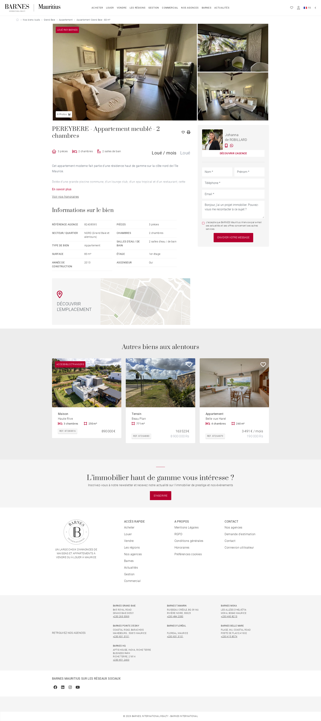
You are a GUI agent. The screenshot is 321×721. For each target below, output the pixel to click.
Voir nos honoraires (65, 196)
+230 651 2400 (121, 660)
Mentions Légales (186, 527)
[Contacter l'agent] (226, 145)
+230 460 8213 (229, 616)
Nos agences (190, 7)
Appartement (66, 20)
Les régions (137, 7)
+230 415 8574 (229, 636)
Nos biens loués (31, 20)
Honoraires (181, 547)
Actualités (221, 7)
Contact (230, 541)
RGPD (178, 534)
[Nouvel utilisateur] (298, 7)
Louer (110, 7)
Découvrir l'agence (233, 153)
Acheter (97, 7)
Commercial (170, 7)
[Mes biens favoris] (291, 8)
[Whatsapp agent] (231, 145)
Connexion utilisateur (239, 547)
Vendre (122, 7)
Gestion (153, 7)
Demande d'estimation (240, 534)
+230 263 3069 (121, 616)
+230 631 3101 (121, 636)
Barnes (206, 7)
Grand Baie (49, 20)
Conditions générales (188, 541)
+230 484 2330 (175, 616)
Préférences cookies (188, 554)
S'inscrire (161, 495)
